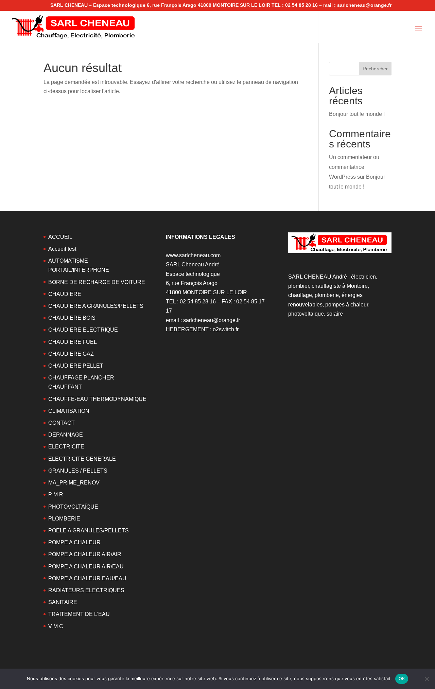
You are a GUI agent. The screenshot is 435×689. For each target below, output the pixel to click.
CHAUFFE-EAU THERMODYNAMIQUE (97, 399)
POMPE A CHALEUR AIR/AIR (84, 554)
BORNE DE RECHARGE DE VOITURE (96, 282)
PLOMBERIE (64, 519)
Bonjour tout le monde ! (357, 114)
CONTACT (61, 423)
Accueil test (62, 249)
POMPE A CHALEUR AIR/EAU (86, 566)
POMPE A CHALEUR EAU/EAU (87, 578)
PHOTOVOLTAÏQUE (73, 507)
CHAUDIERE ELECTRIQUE (83, 330)
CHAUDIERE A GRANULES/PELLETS (95, 306)
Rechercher (375, 68)
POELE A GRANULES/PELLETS (88, 530)
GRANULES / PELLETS (77, 471)
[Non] (426, 678)
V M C (55, 626)
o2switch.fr (226, 329)
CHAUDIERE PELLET (75, 366)
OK (402, 678)
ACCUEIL (60, 237)
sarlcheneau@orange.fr (211, 320)
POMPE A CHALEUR (74, 542)
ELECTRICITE (66, 446)
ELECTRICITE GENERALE (82, 459)
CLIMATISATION (68, 411)
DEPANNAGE (65, 435)
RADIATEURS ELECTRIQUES (86, 590)
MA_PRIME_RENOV (74, 482)
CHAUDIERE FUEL (72, 342)
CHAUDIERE (64, 294)
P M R (55, 494)
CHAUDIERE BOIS (71, 318)
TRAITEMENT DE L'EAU (79, 614)
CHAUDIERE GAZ (71, 354)
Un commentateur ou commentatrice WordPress (354, 167)
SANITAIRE (62, 602)
